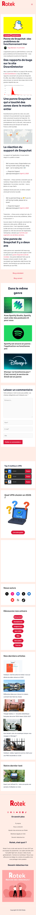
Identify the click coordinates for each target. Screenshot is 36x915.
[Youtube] (17, 812)
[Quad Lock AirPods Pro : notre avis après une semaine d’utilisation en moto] (14, 776)
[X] (7, 594)
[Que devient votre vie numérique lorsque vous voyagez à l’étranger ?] (13, 725)
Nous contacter (18, 827)
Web (18, 636)
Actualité (7, 35)
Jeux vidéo (18, 631)
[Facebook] (18, 594)
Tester (28, 471)
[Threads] (23, 594)
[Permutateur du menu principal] (32, 4)
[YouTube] (12, 600)
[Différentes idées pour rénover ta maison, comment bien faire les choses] (14, 686)
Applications (16, 35)
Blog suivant (18, 278)
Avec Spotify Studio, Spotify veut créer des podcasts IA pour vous (17, 318)
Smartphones (18, 621)
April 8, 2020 (24, 173)
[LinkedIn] (29, 594)
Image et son (18, 626)
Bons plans (18, 640)
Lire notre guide (18, 532)
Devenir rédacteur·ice (18, 837)
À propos (18, 823)
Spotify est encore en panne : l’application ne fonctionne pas (17, 346)
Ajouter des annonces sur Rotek (18, 830)
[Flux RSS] (18, 600)
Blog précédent (18, 273)
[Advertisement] (18, 561)
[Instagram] (12, 594)
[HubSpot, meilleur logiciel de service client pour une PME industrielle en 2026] (14, 744)
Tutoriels (18, 645)
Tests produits (18, 617)
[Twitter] (14, 812)
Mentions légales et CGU (18, 834)
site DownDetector (10, 73)
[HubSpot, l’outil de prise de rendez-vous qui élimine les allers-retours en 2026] (13, 666)
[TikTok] (23, 600)
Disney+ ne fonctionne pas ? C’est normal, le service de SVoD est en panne (17, 374)
